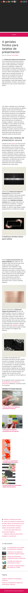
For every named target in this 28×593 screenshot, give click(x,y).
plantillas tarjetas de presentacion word (13, 523)
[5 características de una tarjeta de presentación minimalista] (4, 549)
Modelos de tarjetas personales (12, 519)
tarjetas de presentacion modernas (11, 525)
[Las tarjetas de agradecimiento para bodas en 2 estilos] (4, 567)
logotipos (15, 325)
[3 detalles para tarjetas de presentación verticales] (4, 562)
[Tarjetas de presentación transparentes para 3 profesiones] (4, 558)
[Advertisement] (14, 18)
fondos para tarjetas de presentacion (14, 521)
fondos (13, 143)
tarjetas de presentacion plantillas (11, 527)
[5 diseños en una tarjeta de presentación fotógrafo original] (4, 553)
